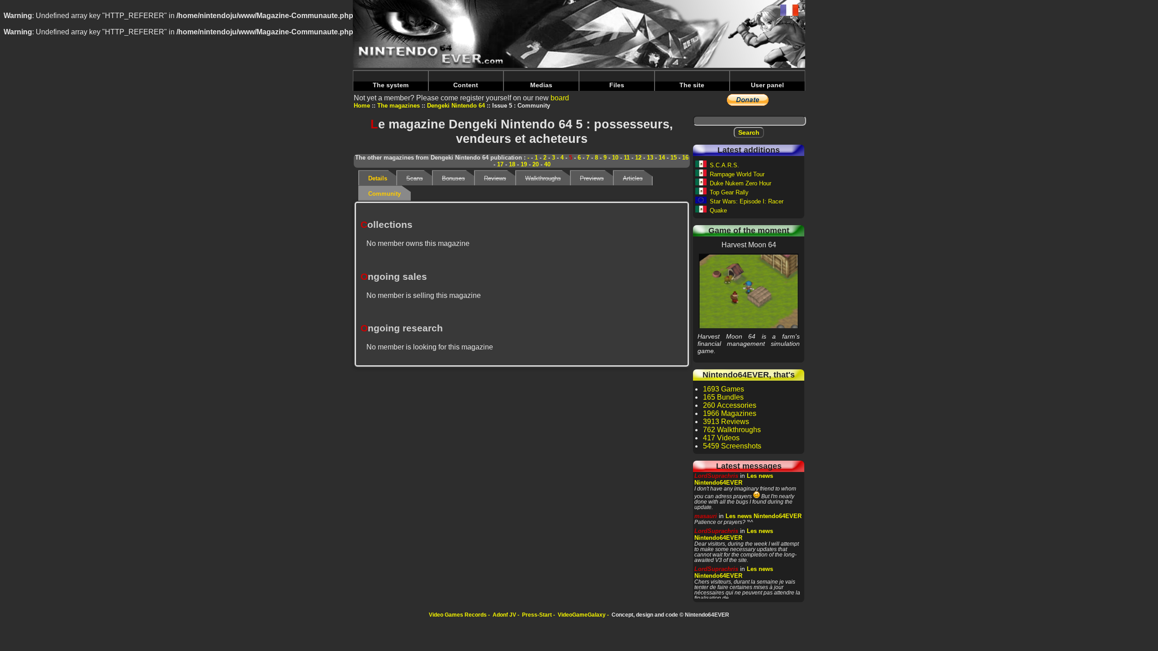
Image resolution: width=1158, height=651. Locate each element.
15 (673, 157)
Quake (718, 210)
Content (465, 85)
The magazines (398, 105)
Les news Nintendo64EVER (733, 479)
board (560, 98)
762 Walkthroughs (732, 430)
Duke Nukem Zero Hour (740, 183)
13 (650, 157)
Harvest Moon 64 (749, 290)
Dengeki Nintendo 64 (456, 105)
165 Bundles (723, 397)
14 (662, 157)
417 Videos (721, 438)
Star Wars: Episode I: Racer (746, 201)
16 (685, 157)
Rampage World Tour (737, 174)
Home (362, 105)
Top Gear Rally (729, 192)
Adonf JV (504, 615)
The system (390, 85)
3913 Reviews (726, 421)
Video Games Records (458, 615)
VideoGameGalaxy (582, 615)
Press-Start (537, 615)
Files (616, 85)
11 (627, 157)
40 (547, 164)
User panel (767, 85)
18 (512, 164)
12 (638, 157)
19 (524, 164)
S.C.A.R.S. (724, 165)
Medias (541, 85)
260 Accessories (729, 405)
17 (500, 164)
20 (535, 164)
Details (377, 178)
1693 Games (723, 389)
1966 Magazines (729, 413)
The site (691, 85)
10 (615, 157)
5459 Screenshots (732, 446)
